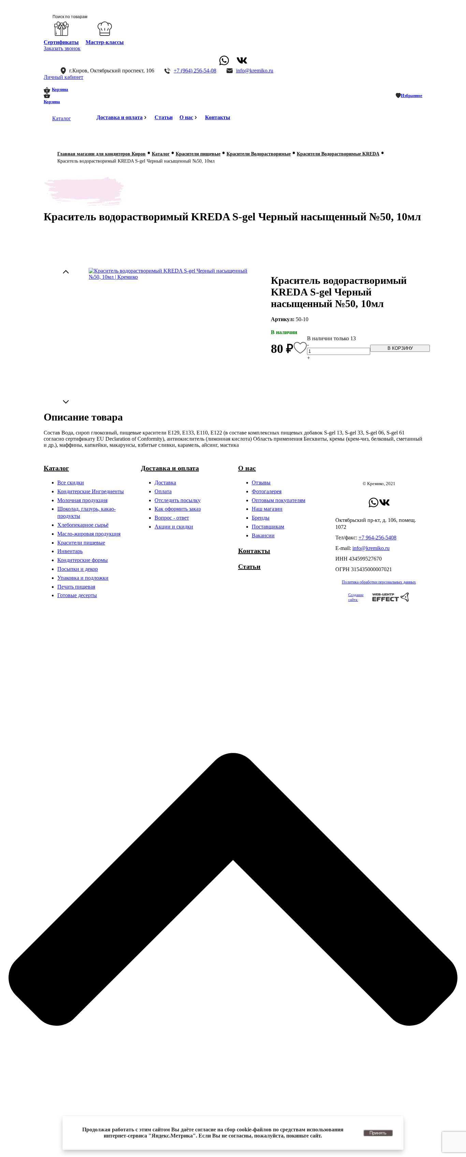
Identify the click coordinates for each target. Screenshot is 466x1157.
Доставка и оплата (120, 117)
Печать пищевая (76, 587)
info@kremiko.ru (254, 70)
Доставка (165, 482)
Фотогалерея (266, 491)
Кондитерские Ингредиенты (90, 491)
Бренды (261, 518)
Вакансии (263, 535)
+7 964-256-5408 (377, 537)
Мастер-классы (105, 42)
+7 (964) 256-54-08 (195, 70)
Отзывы (261, 482)
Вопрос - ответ (172, 518)
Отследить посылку (178, 500)
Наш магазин (267, 509)
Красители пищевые (198, 153)
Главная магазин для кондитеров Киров (101, 153)
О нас (186, 117)
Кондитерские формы (82, 560)
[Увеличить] (172, 274)
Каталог (61, 118)
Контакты (217, 117)
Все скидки (70, 482)
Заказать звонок (62, 48)
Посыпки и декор (77, 569)
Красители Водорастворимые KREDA (338, 153)
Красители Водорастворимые (259, 153)
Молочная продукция (82, 500)
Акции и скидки (174, 526)
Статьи (164, 117)
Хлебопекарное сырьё (82, 525)
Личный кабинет (63, 77)
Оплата (163, 491)
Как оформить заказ (178, 509)
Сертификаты (61, 42)
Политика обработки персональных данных (379, 582)
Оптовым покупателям (278, 500)
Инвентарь (70, 551)
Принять (378, 1132)
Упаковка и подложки (82, 578)
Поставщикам (268, 526)
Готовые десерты (77, 595)
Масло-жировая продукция (88, 534)
